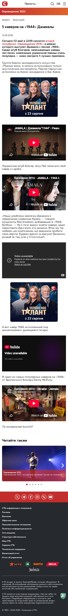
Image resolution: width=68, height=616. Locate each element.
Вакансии (6, 516)
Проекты (30, 3)
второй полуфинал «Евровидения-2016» (28, 42)
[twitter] (17, 496)
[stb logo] (5, 3)
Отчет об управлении (12, 557)
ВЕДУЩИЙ (18, 20)
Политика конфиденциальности (17, 529)
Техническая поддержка (13, 549)
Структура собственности (14, 537)
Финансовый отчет (10, 553)
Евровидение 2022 (13, 11)
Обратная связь (9, 520)
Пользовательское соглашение (16, 525)
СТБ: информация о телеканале (17, 508)
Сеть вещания (8, 533)
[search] (52, 3)
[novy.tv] (27, 564)
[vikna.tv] (52, 564)
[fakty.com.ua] (38, 564)
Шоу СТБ (6, 541)
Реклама (6, 512)
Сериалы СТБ (8, 545)
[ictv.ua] (15, 564)
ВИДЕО (6, 20)
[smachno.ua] (34, 570)
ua (58, 3)
